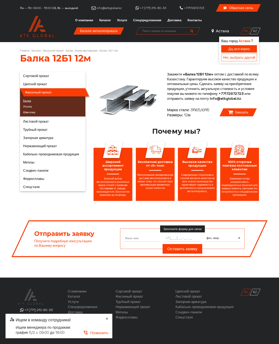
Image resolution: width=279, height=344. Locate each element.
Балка (69, 50)
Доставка (174, 20)
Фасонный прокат (53, 50)
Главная (25, 50)
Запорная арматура (38, 138)
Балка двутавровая (86, 50)
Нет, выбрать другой (239, 57)
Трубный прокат (35, 130)
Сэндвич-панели (35, 170)
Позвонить (95, 332)
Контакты (194, 20)
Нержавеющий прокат (40, 146)
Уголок (27, 106)
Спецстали (31, 187)
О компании (84, 20)
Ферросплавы (33, 179)
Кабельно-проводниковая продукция (51, 154)
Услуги (122, 20)
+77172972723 (231, 93)
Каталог (105, 20)
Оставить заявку (182, 248)
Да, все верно (239, 49)
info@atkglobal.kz (225, 98)
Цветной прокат (35, 84)
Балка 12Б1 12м (109, 50)
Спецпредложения (147, 20)
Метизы (29, 162)
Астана (222, 31)
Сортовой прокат (36, 76)
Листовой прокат (36, 121)
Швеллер (29, 112)
